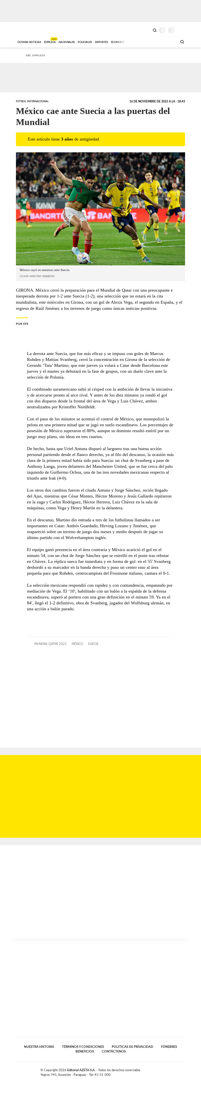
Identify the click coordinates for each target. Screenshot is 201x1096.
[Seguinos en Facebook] (168, 1071)
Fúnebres (169, 1046)
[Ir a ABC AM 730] (148, 41)
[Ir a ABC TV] (134, 41)
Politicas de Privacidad (132, 1046)
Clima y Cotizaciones (146, 29)
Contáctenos (114, 1051)
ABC (25, 29)
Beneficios (84, 1051)
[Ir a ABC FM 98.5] (167, 41)
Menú (182, 30)
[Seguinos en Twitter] (173, 1071)
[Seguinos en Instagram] (183, 1071)
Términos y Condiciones (83, 1046)
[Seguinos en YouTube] (178, 1071)
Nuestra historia (39, 1046)
